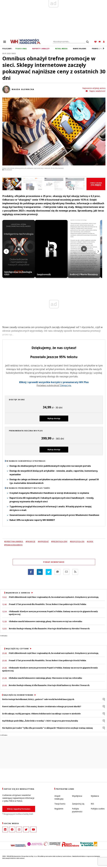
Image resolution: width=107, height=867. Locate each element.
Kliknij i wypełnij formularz (18, 809)
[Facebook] (31, 572)
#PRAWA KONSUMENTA (13, 545)
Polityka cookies (98, 808)
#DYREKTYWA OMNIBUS (13, 541)
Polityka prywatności (77, 810)
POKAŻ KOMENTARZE (53, 562)
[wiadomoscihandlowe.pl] (25, 41)
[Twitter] (49, 572)
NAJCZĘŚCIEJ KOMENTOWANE (18, 695)
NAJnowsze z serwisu (18, 593)
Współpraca (77, 796)
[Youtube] (33, 829)
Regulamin (58, 808)
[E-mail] (66, 572)
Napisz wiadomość (97, 91)
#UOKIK (90, 541)
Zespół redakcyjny (58, 797)
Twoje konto (59, 803)
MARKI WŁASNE (79, 48)
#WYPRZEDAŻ (43, 541)
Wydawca (95, 796)
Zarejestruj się (78, 803)
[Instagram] (19, 829)
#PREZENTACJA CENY (59, 541)
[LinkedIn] (5, 829)
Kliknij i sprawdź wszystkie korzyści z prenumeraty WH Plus (54, 382)
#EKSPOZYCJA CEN (77, 541)
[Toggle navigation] (5, 41)
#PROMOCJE (30, 541)
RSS (92, 803)
